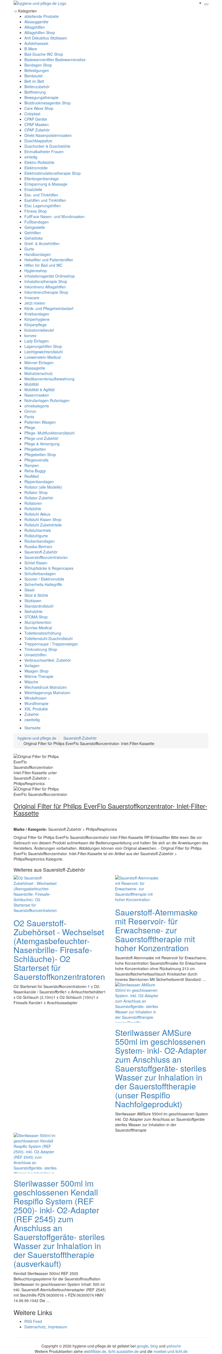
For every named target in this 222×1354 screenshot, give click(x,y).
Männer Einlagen (39, 362)
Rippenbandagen (39, 481)
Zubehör (31, 714)
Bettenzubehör (37, 86)
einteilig (30, 157)
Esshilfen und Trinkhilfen (45, 200)
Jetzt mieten (34, 303)
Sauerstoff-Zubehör (41, 552)
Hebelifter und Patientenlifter (48, 259)
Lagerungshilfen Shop (43, 346)
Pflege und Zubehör (41, 438)
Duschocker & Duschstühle (47, 146)
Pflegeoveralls (36, 460)
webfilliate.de (95, 1351)
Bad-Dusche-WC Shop (43, 54)
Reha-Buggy (35, 470)
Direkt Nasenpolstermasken (48, 135)
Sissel (29, 589)
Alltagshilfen (34, 27)
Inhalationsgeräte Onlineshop (49, 276)
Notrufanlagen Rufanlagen (47, 400)
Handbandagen (37, 254)
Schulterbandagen (40, 573)
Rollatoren (33, 503)
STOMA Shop (36, 617)
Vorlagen (32, 665)
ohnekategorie (36, 405)
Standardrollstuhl (38, 606)
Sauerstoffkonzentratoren (46, 557)
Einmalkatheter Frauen (44, 151)
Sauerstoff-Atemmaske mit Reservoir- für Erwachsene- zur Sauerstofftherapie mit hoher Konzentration (156, 930)
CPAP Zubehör (37, 130)
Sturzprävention (37, 622)
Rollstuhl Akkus (37, 514)
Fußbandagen (36, 222)
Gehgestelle (34, 227)
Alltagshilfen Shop (39, 32)
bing (154, 1346)
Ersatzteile (33, 189)
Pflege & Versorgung (42, 443)
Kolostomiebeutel (39, 330)
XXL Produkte (36, 708)
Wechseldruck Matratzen (45, 687)
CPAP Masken (36, 124)
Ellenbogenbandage (41, 178)
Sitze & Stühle (36, 595)
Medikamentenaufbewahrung (49, 378)
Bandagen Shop (38, 65)
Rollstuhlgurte (36, 535)
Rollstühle (32, 508)
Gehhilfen (32, 232)
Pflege (29, 427)
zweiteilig (32, 719)
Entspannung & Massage (45, 184)
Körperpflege (35, 324)
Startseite (32, 727)
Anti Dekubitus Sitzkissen (45, 38)
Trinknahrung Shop (40, 649)
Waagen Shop (36, 671)
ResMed (31, 476)
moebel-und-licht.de (171, 1351)
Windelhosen (35, 698)
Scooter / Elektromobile (44, 579)
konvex (30, 335)
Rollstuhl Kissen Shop (42, 519)
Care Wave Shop (38, 108)
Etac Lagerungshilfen (42, 205)
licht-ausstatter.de (123, 1351)
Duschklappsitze (38, 140)
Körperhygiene (37, 319)
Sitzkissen (32, 600)
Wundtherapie (36, 703)
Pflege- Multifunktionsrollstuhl (49, 433)
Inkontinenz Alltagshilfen (45, 286)
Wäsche (31, 681)
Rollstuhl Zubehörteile (43, 525)
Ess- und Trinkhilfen (41, 194)
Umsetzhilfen (35, 654)
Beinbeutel (33, 75)
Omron (30, 411)
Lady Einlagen (36, 341)
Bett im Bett (34, 81)
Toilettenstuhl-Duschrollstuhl (48, 638)
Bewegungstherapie (41, 97)
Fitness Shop (35, 211)
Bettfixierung (35, 92)
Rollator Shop (36, 492)
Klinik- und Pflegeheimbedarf (48, 308)
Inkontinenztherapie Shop (46, 292)
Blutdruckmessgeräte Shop (47, 103)
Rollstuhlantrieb (37, 530)
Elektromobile (36, 167)
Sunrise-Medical (38, 627)
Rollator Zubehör (38, 497)
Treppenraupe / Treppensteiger (51, 644)
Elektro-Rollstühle (39, 162)
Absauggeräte (36, 21)
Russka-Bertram (38, 546)
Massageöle (34, 368)
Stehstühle (33, 611)
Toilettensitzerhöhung (42, 633)
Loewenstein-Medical (42, 357)
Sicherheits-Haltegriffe (43, 584)
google (142, 1346)
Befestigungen (36, 70)
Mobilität (31, 384)
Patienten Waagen (40, 422)
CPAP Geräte (35, 119)
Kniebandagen (36, 314)
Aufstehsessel (36, 43)
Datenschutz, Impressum (45, 1326)
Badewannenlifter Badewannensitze (55, 59)
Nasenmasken (36, 395)
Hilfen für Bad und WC (43, 265)
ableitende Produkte (41, 16)
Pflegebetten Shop (40, 454)
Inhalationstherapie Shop (45, 281)
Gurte (29, 249)
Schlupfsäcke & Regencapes (48, 568)
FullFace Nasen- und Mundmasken (54, 216)
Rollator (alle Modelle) (43, 487)
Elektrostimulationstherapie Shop (52, 173)
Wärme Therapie (38, 676)
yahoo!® (173, 1346)
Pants (29, 416)
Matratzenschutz (38, 373)
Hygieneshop (35, 270)
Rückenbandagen (39, 541)
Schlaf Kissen (35, 562)
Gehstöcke (33, 238)
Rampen (31, 465)
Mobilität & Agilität (39, 389)
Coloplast (32, 113)
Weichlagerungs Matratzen (47, 692)
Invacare (31, 297)
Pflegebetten (35, 449)
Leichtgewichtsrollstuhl (43, 351)
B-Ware (30, 48)
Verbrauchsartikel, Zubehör (47, 660)
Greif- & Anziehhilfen (42, 243)
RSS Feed (33, 1321)
